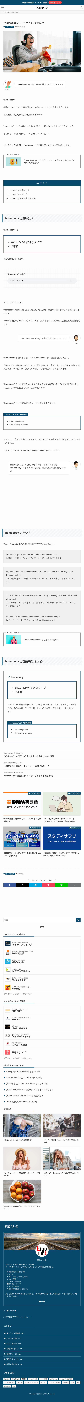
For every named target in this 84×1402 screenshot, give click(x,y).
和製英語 (66, 1382)
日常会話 (20, 874)
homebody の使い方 (18, 194)
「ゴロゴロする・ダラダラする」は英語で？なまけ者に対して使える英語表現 (49, 161)
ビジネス (43, 1382)
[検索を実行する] (78, 920)
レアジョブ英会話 (54, 1382)
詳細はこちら (55, 2)
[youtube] (40, 1301)
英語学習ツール (14, 1359)
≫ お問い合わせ (9, 1310)
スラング (20, 1382)
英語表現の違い (14, 1364)
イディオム (53, 1379)
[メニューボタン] (2, 7)
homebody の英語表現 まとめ (23, 198)
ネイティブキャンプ (31, 1382)
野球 (14, 1386)
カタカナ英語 (13, 1338)
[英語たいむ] (42, 7)
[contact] (43, 1301)
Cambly (6, 1379)
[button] (9, 885)
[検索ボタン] (81, 7)
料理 (78, 1382)
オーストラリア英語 (66, 1379)
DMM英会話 (15, 1379)
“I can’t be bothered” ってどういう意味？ (41, 639)
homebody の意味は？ (19, 190)
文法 (72, 1382)
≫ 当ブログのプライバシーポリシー (17, 1317)
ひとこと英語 (9, 26)
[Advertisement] (42, 502)
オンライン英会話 (15, 1333)
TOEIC (24, 1379)
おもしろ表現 (33, 1379)
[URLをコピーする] (74, 885)
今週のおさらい (14, 1348)
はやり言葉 (43, 1379)
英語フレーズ (13, 1354)
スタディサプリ (9, 1382)
